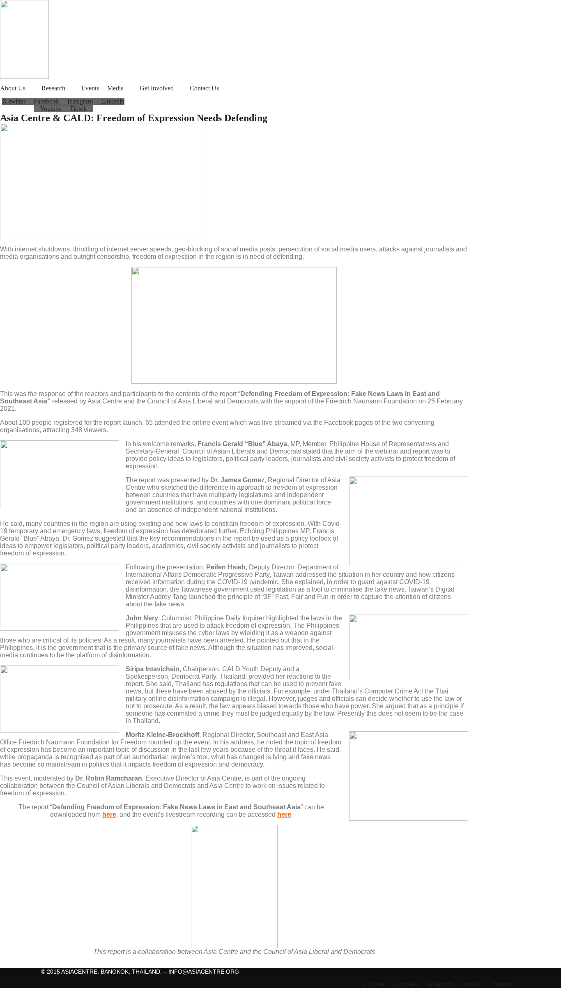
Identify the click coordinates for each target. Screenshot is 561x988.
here (109, 814)
